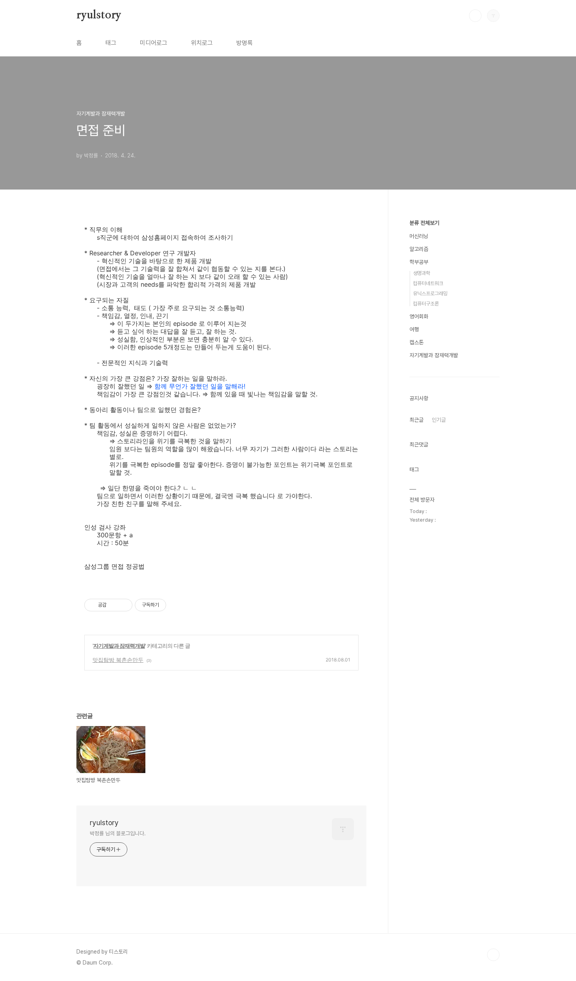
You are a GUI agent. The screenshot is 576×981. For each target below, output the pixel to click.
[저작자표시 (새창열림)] (169, 605)
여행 (414, 329)
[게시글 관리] (124, 605)
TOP (493, 954)
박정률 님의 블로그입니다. (118, 833)
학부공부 (418, 262)
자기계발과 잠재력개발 (119, 645)
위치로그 (202, 43)
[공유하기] (114, 605)
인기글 (439, 420)
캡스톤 (416, 342)
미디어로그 (153, 43)
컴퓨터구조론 (426, 304)
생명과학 (421, 273)
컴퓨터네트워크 (428, 283)
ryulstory (98, 15)
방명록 (244, 43)
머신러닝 (418, 236)
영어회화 (418, 316)
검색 (475, 16)
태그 (110, 43)
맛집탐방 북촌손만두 (117, 659)
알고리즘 (418, 249)
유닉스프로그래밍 (430, 293)
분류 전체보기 (424, 223)
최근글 (416, 420)
